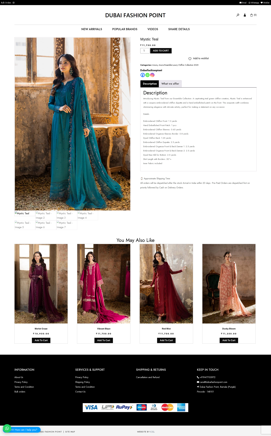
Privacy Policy (21, 382)
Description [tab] (150, 84)
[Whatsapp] (147, 75)
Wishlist (266, 2)
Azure (154, 65)
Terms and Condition (24, 386)
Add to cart (161, 50)
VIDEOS (152, 29)
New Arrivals (91, 29)
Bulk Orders (6, 2)
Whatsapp (254, 2)
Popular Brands (124, 29)
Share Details (179, 29)
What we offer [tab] (170, 84)
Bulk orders (19, 391)
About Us (18, 377)
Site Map (70, 431)
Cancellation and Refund (147, 377)
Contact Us (80, 391)
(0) (255, 14)
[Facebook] (143, 75)
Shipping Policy (82, 382)
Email (244, 2)
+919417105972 (207, 377)
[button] (237, 14)
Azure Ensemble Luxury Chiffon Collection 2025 (178, 65)
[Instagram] (152, 75)
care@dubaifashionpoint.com (213, 382)
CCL (152, 431)
